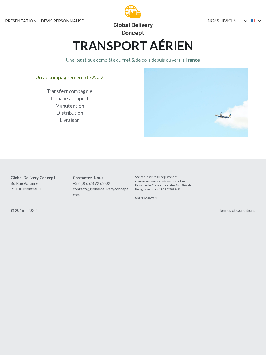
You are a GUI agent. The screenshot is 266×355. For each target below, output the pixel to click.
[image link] (133, 11)
